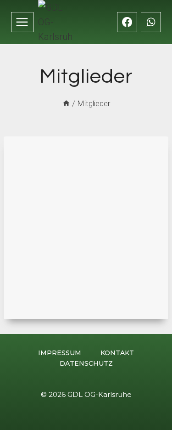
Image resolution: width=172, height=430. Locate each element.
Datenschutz (86, 363)
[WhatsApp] (151, 22)
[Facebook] (127, 22)
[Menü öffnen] (22, 22)
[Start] (66, 103)
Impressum (59, 353)
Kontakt (117, 353)
